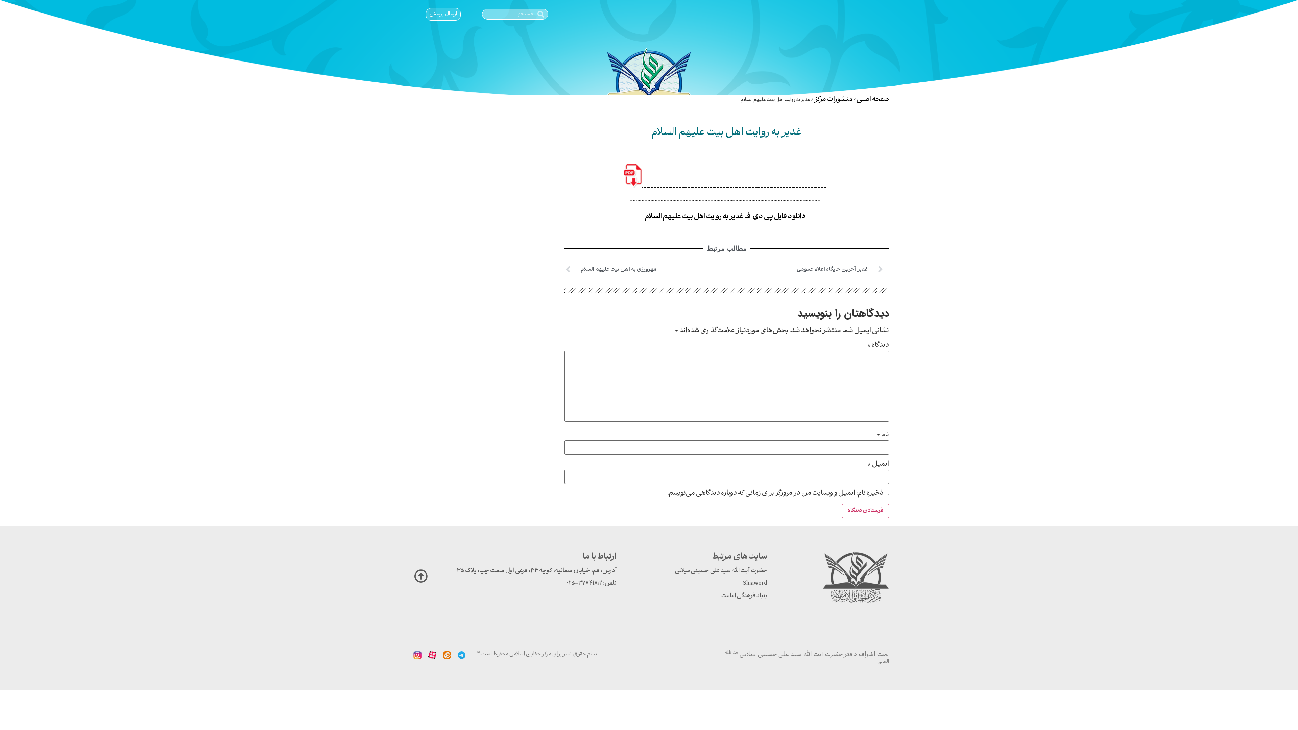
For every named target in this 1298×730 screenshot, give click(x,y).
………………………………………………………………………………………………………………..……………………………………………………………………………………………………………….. (727, 192)
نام (882, 435)
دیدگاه (878, 345)
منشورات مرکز (833, 100)
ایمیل (878, 464)
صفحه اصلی (873, 100)
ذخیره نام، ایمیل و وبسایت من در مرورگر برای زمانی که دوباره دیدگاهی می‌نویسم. (775, 493)
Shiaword (755, 583)
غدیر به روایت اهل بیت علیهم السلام (726, 133)
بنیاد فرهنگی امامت (744, 596)
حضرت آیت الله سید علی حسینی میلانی (721, 571)
